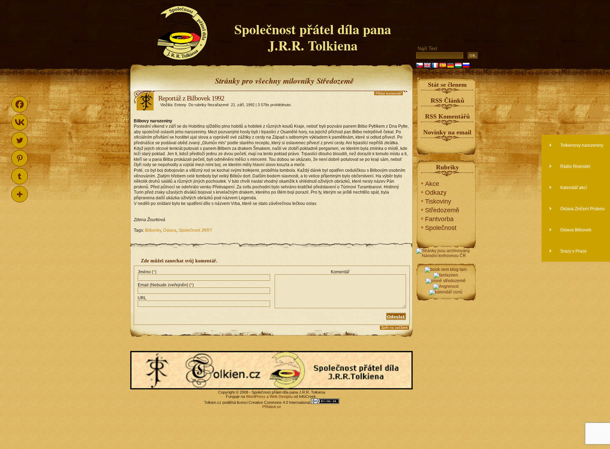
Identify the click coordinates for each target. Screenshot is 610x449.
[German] (450, 65)
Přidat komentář (388, 93)
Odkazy (436, 192)
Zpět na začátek (394, 327)
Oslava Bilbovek (575, 229)
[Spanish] (442, 65)
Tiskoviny (438, 201)
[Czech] (419, 65)
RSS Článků (447, 100)
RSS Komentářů (447, 116)
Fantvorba (439, 219)
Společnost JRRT (195, 230)
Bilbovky (153, 230)
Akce (432, 183)
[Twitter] (19, 140)
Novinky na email (447, 132)
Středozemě (442, 210)
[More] (19, 194)
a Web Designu (279, 396)
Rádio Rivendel (574, 166)
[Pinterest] (19, 158)
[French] (434, 65)
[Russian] (466, 65)
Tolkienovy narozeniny (581, 145)
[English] (427, 65)
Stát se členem (447, 84)
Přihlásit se (271, 407)
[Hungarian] (458, 65)
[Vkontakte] (19, 122)
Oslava (170, 230)
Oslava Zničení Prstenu (582, 208)
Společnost (440, 227)
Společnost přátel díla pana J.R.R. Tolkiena (312, 37)
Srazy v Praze (573, 251)
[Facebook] (19, 104)
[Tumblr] (19, 176)
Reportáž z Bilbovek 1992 (191, 98)
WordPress (255, 396)
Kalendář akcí (573, 187)
